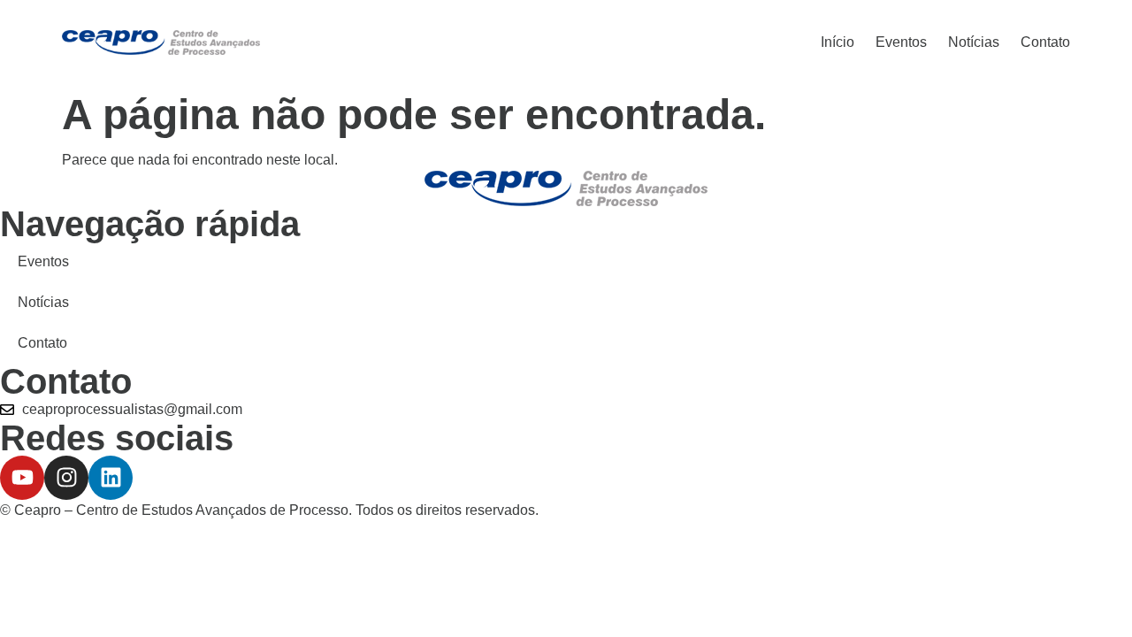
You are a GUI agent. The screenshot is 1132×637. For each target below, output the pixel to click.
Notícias (973, 42)
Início (837, 42)
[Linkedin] (110, 478)
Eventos (901, 42)
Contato (1045, 42)
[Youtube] (22, 478)
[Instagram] (66, 478)
